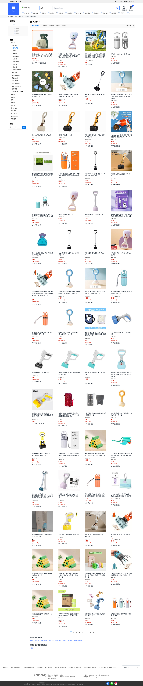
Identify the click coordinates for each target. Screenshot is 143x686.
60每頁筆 (128, 26)
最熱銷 (58, 26)
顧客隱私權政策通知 (60, 667)
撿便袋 (15, 59)
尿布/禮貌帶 (16, 56)
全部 (41, 8)
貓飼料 (13, 94)
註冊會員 (120, 1)
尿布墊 (15, 53)
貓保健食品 (14, 111)
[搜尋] (117, 8)
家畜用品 (13, 119)
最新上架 (64, 26)
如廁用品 (27, 16)
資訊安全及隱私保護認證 (89, 667)
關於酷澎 (5, 667)
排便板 (15, 51)
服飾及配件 (15, 78)
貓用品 (13, 105)
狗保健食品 (14, 108)
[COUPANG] (40, 676)
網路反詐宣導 (112, 667)
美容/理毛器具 (16, 81)
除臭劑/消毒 (16, 61)
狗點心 (13, 97)
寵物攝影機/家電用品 (17, 92)
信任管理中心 (48, 667)
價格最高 (51, 26)
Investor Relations (15, 667)
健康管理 (14, 89)
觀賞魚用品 (14, 113)
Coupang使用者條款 (28, 667)
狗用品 (21, 16)
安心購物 (70, 667)
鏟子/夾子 (33, 16)
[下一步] (97, 632)
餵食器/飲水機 (16, 75)
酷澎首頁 (10, 16)
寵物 (16, 16)
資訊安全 (78, 667)
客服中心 (126, 1)
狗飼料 (13, 102)
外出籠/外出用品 (16, 86)
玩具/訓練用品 (16, 83)
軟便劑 (15, 67)
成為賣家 (131, 1)
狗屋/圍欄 (14, 72)
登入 (116, 1)
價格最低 (45, 26)
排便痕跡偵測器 (17, 70)
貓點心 (13, 100)
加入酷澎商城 (102, 667)
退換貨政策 (40, 667)
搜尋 (24, 127)
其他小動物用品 (15, 116)
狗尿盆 (31, 648)
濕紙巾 (15, 64)
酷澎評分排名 (35, 26)
